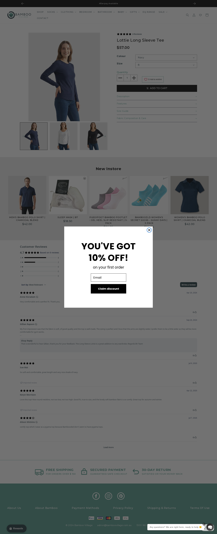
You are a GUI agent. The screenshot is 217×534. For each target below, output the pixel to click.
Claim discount (108, 289)
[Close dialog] (149, 230)
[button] (210, 527)
